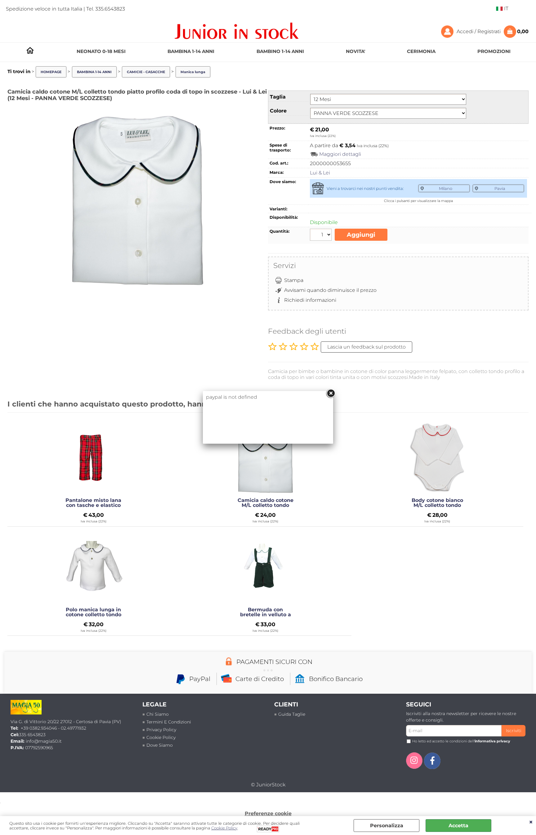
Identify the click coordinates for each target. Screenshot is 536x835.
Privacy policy (161, 729)
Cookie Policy (161, 737)
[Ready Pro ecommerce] (268, 829)
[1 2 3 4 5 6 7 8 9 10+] (321, 235)
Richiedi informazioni (310, 300)
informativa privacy (492, 741)
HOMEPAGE (30, 50)
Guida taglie (291, 714)
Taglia (278, 97)
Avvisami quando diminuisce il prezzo (330, 290)
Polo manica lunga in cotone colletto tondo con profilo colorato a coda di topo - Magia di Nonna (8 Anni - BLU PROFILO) (93, 612)
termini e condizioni (168, 722)
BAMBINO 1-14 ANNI (280, 51)
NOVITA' (355, 51)
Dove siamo (159, 745)
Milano (445, 188)
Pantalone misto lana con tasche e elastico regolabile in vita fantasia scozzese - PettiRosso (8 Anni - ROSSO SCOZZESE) (93, 503)
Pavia (499, 188)
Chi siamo (157, 714)
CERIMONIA (421, 51)
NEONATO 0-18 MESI (101, 51)
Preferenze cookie (268, 813)
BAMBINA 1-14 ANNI (191, 51)
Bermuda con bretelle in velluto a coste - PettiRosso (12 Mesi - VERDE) (265, 612)
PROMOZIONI (494, 51)
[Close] (330, 393)
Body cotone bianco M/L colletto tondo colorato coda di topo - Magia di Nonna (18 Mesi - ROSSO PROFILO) (437, 503)
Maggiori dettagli (340, 154)
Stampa (293, 280)
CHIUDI (531, 822)
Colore (278, 111)
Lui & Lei (320, 173)
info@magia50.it (44, 741)
